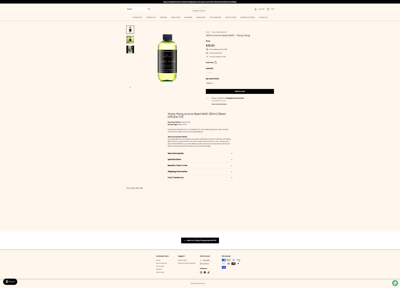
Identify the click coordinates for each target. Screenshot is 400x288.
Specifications (174, 159)
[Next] (130, 86)
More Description (176, 153)
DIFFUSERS (163, 17)
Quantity (209, 68)
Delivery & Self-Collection (187, 263)
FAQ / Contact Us (176, 177)
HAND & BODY (175, 17)
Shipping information (177, 171)
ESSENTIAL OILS (151, 17)
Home (207, 32)
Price (208, 41)
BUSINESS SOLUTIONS (248, 17)
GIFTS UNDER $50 (215, 17)
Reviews (159, 269)
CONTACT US (263, 17)
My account (160, 272)
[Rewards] (10, 282)
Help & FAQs (182, 260)
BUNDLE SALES (201, 17)
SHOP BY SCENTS (230, 17)
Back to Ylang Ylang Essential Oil (201, 240)
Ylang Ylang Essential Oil (219, 32)
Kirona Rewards (161, 263)
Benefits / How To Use (177, 165)
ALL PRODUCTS (137, 17)
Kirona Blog (160, 266)
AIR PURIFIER (188, 17)
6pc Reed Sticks (212, 79)
